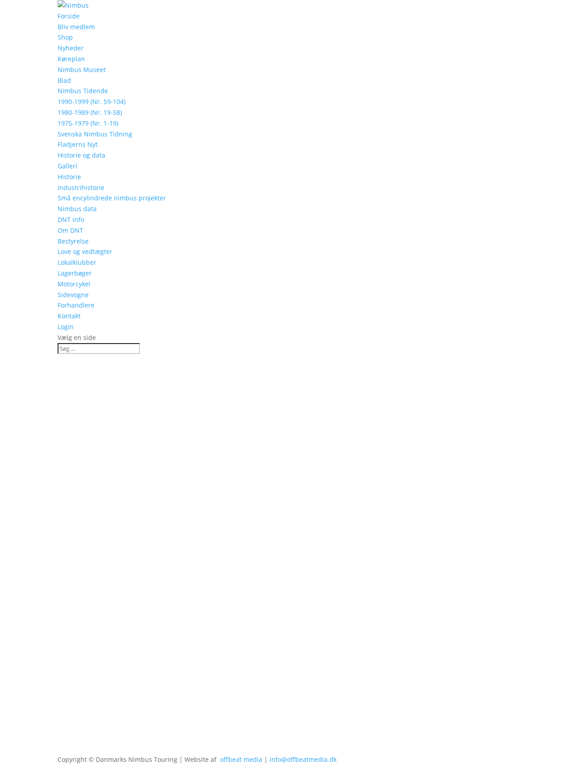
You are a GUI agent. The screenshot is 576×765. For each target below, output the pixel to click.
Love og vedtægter (85, 251)
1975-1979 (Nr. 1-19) (88, 123)
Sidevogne (73, 294)
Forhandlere (76, 305)
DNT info (71, 219)
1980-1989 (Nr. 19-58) (90, 112)
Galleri (67, 166)
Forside (69, 16)
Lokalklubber (77, 262)
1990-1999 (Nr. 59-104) (92, 101)
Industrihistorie (81, 187)
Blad (64, 80)
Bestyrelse (73, 241)
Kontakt (69, 316)
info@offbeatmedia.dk (303, 759)
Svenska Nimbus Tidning (95, 134)
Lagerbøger (75, 273)
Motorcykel (74, 284)
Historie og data (81, 155)
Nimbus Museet (82, 69)
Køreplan (71, 58)
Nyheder (71, 48)
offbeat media (241, 759)
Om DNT (70, 230)
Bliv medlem (76, 27)
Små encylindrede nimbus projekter (112, 198)
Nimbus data (77, 208)
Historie (69, 176)
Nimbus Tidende (83, 90)
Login (66, 326)
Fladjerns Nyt (78, 144)
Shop (65, 37)
